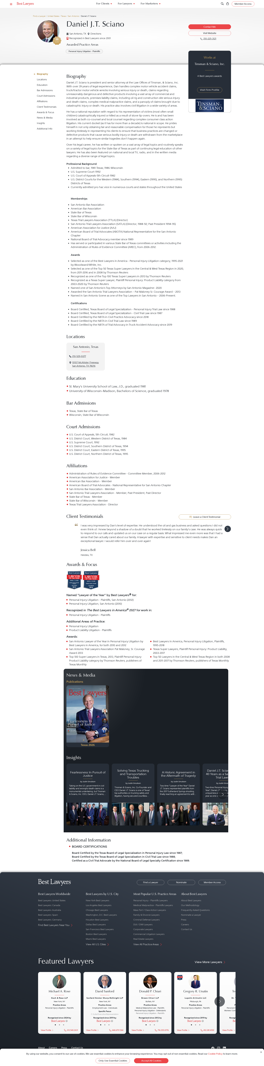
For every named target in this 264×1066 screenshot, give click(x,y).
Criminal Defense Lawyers (146, 919)
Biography (42, 74)
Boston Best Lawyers (96, 934)
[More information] (67, 1020)
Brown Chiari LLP (150, 998)
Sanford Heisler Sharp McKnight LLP (104, 998)
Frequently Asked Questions (195, 910)
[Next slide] (227, 529)
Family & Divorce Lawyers (146, 915)
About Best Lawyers (191, 900)
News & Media (45, 117)
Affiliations (42, 101)
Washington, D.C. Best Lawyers (101, 915)
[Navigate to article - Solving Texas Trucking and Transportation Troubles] (133, 794)
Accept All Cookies (151, 1060)
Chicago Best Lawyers (97, 910)
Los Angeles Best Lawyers (98, 905)
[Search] (222, 4)
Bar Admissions (45, 90)
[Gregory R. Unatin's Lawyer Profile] (195, 985)
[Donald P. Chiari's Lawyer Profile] (150, 985)
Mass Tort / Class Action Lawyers (149, 910)
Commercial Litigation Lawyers (148, 934)
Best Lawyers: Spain (48, 915)
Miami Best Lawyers (96, 939)
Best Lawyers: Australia (49, 910)
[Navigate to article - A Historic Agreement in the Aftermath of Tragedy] (178, 794)
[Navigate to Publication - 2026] (87, 716)
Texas (63, 16)
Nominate (181, 882)
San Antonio (73, 16)
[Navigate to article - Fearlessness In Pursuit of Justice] (87, 794)
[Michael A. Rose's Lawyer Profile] (59, 985)
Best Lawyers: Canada (49, 905)
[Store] (227, 4)
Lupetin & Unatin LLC (196, 998)
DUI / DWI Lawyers (142, 924)
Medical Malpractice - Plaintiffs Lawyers (153, 905)
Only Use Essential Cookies (113, 1060)
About (41, 1047)
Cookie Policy (215, 1053)
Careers (185, 924)
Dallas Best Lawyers (96, 924)
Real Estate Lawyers (143, 939)
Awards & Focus (45, 112)
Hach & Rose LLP (59, 998)
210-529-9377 (79, 356)
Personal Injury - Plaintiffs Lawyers (150, 900)
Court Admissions (46, 96)
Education (42, 85)
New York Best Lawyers (97, 900)
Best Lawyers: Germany (50, 919)
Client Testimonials (46, 107)
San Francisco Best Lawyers (100, 929)
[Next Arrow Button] (222, 794)
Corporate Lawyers (143, 929)
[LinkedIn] (224, 1047)
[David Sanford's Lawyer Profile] (104, 985)
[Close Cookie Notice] (261, 1052)
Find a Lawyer (39, 16)
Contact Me (210, 26)
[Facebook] (212, 1047)
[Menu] (11, 4)
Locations (42, 79)
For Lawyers (125, 3)
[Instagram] (218, 1047)
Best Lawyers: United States (51, 900)
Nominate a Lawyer (191, 915)
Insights (41, 123)
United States (53, 16)
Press (183, 919)
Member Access (212, 882)
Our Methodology (190, 905)
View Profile (46, 1030)
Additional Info (44, 128)
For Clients (102, 3)
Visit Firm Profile (209, 90)
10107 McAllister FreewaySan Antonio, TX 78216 (85, 364)
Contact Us (186, 929)
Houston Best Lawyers (97, 919)
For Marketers (149, 3)
